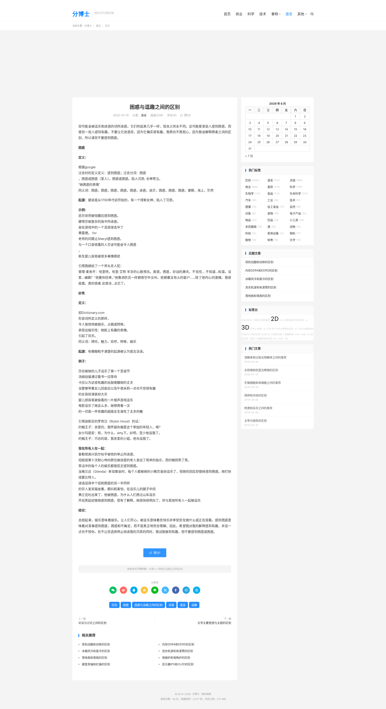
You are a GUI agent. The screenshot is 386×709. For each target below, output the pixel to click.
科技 (250, 233)
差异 (273, 187)
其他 (300, 14)
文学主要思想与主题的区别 (214, 622)
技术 (262, 14)
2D (275, 318)
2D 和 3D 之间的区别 (271, 334)
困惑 (126, 605)
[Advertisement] (193, 62)
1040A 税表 (256, 328)
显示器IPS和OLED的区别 (178, 664)
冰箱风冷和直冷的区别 (96, 651)
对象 (250, 213)
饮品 (273, 220)
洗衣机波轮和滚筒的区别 (177, 651)
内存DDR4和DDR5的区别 (178, 644)
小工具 (297, 220)
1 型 (286, 338)
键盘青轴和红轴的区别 (96, 664)
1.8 (264, 328)
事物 (274, 14)
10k (275, 338)
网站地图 (206, 694)
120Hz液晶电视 (305, 328)
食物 (272, 213)
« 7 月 (249, 156)
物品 (251, 220)
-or (306, 320)
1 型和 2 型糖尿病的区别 (261, 338)
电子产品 (298, 213)
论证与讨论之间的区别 (92, 622)
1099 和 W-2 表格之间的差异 (255, 320)
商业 (239, 14)
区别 (114, 605)
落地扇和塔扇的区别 (94, 657)
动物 (295, 226)
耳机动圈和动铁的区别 (96, 644)
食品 (273, 193)
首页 (227, 14)
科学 (250, 14)
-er (295, 328)
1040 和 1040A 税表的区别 (279, 328)
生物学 (252, 193)
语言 (288, 14)
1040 (297, 334)
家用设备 (275, 233)
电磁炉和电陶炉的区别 (176, 657)
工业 (273, 200)
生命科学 (299, 193)
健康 (250, 206)
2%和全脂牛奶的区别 (293, 320)
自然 (295, 206)
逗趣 (194, 605)
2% (280, 320)
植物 (250, 240)
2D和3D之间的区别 (250, 334)
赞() (185, 115)
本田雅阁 (253, 226)
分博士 (81, 14)
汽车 (250, 200)
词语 (171, 605)
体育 (272, 240)
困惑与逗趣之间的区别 (155, 107)
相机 (295, 233)
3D (245, 327)
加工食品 (275, 206)
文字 (295, 240)
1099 (280, 338)
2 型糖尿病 (288, 334)
